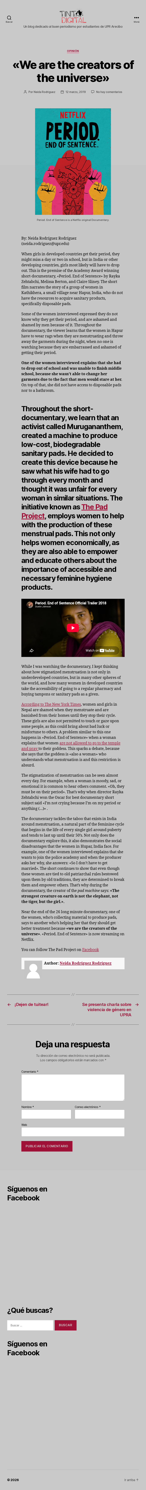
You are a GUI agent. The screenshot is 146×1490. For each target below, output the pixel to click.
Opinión (73, 51)
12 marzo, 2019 (76, 92)
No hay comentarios (109, 92)
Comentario (29, 1071)
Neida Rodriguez (44, 92)
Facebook (90, 949)
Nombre (27, 1107)
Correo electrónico (88, 1107)
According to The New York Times (51, 704)
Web (24, 1124)
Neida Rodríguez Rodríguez (85, 963)
